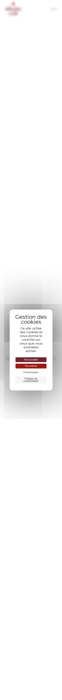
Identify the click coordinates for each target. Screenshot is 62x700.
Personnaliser (30, 372)
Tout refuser (31, 366)
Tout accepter (31, 359)
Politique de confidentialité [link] (30, 379)
